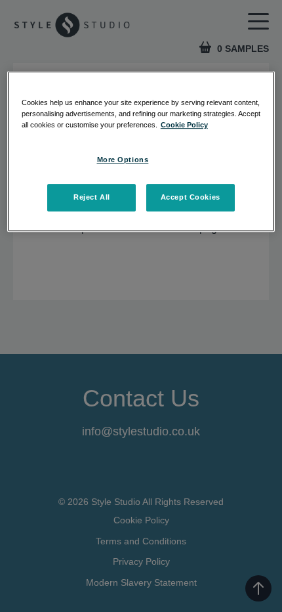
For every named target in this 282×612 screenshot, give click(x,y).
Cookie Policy (184, 125)
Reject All (91, 197)
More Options (123, 160)
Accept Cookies (190, 197)
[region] (141, 151)
